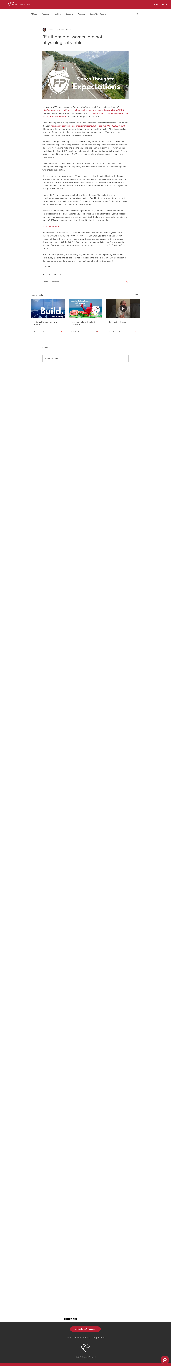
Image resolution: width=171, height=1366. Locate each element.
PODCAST (101, 1338)
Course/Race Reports (98, 14)
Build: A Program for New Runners (45, 323)
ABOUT (68, 1338)
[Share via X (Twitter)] (49, 274)
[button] (137, 14)
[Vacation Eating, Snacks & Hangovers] (85, 308)
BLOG (93, 1338)
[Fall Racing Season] (123, 308)
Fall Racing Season (117, 322)
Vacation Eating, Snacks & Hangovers (83, 323)
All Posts (34, 14)
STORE (86, 1338)
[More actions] (127, 29)
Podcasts (45, 14)
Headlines (57, 14)
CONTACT (77, 1338)
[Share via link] (61, 274)
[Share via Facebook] (43, 274)
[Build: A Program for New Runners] (48, 308)
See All (137, 295)
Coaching (69, 14)
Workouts (81, 14)
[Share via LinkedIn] (55, 274)
